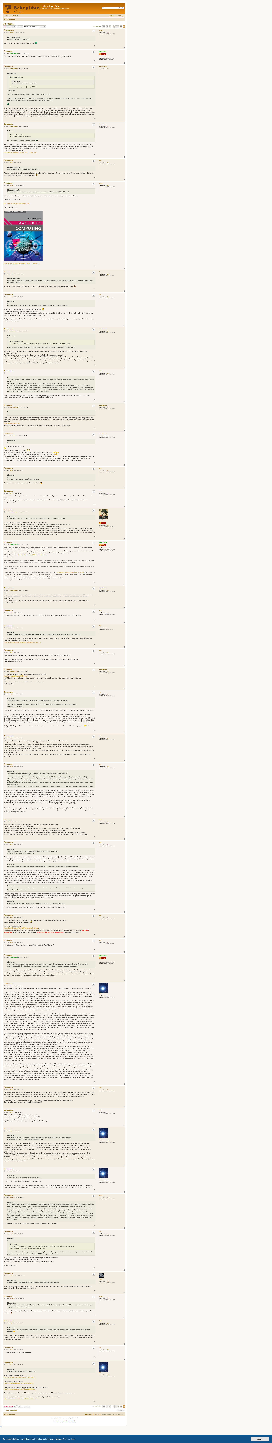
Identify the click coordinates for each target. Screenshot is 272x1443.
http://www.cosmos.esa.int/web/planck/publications (19, 1389)
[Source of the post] (12, 83)
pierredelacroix (103, 66)
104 (108, 68)
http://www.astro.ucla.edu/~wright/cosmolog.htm (19, 1383)
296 (108, 470)
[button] (103, 26)
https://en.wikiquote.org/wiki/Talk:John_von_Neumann (32, 554)
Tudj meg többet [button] (69, 1439)
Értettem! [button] (260, 1439)
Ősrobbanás (9, 24)
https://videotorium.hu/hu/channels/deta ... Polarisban (20, 1399)
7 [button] (113, 27)
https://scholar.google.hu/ (12, 423)
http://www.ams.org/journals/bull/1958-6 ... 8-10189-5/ (70, 572)
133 (108, 162)
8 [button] (115, 27)
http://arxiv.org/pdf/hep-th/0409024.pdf (15, 676)
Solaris (100, 1279)
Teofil (100, 160)
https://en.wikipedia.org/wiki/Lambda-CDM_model (19, 1377)
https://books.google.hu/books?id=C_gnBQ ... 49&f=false (21, 263)
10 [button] (121, 27)
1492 (108, 996)
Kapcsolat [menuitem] (89, 1414)
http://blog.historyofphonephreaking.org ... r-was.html (20, 152)
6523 (108, 57)
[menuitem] (15, 16)
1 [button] (109, 27)
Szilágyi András (103, 51)
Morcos (101, 30)
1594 (108, 32)
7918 (108, 525)
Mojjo (100, 468)
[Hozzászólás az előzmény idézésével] (93, 31)
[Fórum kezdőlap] (23, 8)
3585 (108, 1281)
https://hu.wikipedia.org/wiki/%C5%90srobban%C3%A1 (21, 928)
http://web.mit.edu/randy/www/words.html (16, 203)
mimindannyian (103, 519)
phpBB (58, 1418)
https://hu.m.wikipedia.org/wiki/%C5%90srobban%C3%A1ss (22, 642)
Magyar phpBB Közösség (68, 1420)
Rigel (100, 993)
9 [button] (118, 27)
